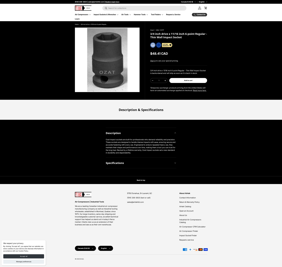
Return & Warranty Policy (189, 202)
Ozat (152, 30)
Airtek (82, 259)
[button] (205, 8)
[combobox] (144, 8)
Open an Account (186, 211)
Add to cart (188, 80)
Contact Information (187, 198)
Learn (77, 19)
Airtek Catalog (185, 206)
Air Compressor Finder (188, 231)
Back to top (141, 180)
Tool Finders (156, 15)
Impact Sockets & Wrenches (105, 15)
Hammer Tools (140, 15)
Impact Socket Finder (188, 235)
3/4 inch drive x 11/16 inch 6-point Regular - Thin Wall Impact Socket (94, 24)
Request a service (186, 240)
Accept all (23, 256)
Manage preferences (23, 261)
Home (77, 24)
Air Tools (124, 15)
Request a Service (173, 15)
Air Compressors (81, 15)
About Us (183, 215)
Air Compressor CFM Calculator (192, 227)
